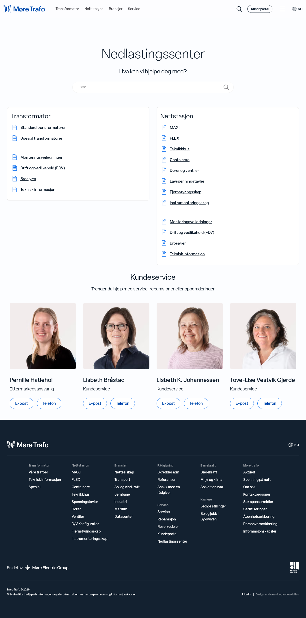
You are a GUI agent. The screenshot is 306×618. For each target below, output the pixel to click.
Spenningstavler (85, 501)
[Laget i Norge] (294, 567)
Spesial (35, 486)
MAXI (76, 472)
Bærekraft (208, 472)
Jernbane (122, 494)
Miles (295, 594)
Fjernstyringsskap (86, 531)
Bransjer (116, 9)
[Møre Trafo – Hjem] (27, 444)
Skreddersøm (168, 472)
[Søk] (239, 9)
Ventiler (78, 516)
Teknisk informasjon (45, 479)
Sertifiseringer (255, 509)
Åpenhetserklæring (258, 516)
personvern (100, 594)
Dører (76, 509)
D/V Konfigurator (85, 523)
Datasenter (123, 516)
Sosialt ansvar (211, 486)
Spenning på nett (257, 479)
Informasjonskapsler (259, 531)
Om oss (249, 486)
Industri (120, 501)
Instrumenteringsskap (89, 538)
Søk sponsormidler (258, 501)
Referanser (166, 479)
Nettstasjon (93, 9)
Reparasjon (166, 519)
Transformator (67, 9)
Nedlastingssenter (172, 541)
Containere (81, 486)
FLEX (76, 479)
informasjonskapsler (123, 594)
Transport (122, 479)
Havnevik (273, 594)
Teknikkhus (81, 494)
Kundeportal (260, 9)
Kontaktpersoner (256, 494)
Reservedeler (168, 526)
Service (134, 9)
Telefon (49, 403)
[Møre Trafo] (24, 9)
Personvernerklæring (260, 523)
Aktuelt (249, 472)
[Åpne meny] (282, 9)
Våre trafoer (38, 472)
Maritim (120, 509)
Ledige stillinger (213, 506)
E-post (21, 403)
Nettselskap (124, 472)
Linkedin (246, 594)
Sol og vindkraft (127, 486)
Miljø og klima (211, 479)
